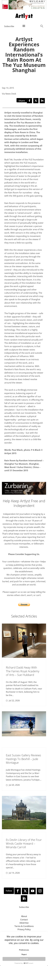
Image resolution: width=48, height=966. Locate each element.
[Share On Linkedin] (42, 100)
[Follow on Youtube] (32, 891)
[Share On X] (35, 100)
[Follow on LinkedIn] (24, 898)
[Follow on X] (25, 891)
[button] (41, 26)
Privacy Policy (24, 929)
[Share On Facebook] (29, 100)
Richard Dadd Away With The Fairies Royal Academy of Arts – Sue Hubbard (22, 671)
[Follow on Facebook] (17, 891)
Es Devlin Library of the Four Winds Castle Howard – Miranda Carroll (24, 843)
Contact (24, 919)
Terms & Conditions (24, 926)
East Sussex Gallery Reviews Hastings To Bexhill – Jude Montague (23, 758)
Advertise (24, 922)
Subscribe (9, 26)
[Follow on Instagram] (40, 891)
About (24, 916)
